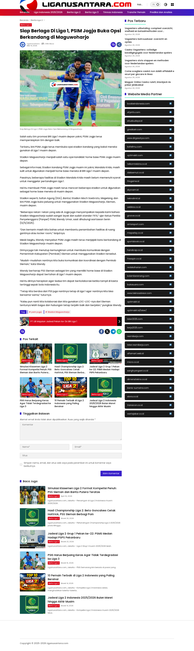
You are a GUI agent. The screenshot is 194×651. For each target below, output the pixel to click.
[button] (158, 4)
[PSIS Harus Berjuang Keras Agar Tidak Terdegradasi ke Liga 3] (36, 387)
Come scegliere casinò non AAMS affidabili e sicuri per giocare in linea (149, 73)
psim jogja (36, 312)
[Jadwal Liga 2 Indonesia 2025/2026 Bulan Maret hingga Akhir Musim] (105, 387)
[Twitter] (107, 331)
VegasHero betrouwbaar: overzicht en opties (146, 41)
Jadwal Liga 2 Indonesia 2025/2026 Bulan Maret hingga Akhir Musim (102, 403)
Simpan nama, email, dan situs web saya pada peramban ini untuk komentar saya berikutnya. (67, 464)
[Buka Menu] (172, 4)
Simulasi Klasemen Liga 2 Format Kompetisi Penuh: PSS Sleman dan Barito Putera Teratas (35, 369)
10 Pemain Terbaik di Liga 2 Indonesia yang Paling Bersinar (69, 403)
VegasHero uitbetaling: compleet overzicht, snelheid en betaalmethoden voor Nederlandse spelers (149, 30)
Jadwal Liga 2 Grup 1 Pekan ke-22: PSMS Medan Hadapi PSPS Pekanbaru (104, 369)
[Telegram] (113, 331)
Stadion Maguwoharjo (59, 312)
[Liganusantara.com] (75, 4)
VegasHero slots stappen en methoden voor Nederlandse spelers (147, 62)
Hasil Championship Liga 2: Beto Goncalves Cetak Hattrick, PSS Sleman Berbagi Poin (70, 369)
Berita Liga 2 (26, 25)
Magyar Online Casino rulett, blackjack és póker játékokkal (148, 84)
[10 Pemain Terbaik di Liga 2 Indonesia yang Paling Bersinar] (71, 387)
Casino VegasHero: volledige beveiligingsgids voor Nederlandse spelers (148, 51)
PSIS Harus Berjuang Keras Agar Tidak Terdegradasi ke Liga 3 (35, 403)
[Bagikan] (119, 44)
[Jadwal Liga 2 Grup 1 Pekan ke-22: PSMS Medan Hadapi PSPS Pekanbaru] (105, 353)
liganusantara (33, 44)
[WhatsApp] (119, 331)
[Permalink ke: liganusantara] (23, 44)
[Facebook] (101, 331)
